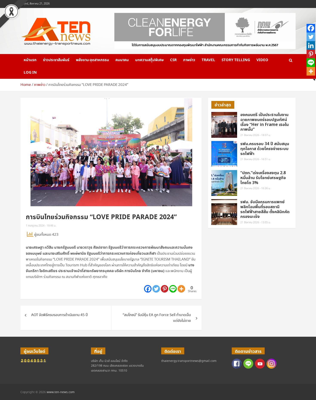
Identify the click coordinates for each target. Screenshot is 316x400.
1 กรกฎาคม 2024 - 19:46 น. (41, 226)
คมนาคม (122, 60)
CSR (173, 60)
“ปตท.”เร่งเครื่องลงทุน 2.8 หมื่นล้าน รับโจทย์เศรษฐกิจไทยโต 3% (263, 178)
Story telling (236, 60)
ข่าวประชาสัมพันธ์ (56, 60)
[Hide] (314, 79)
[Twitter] (156, 289)
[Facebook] (148, 289)
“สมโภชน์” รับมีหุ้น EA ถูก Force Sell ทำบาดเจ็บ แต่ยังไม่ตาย (157, 318)
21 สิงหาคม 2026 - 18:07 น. (255, 135)
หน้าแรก (30, 60)
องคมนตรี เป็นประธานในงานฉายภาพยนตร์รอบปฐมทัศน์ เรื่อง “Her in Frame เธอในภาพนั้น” (264, 122)
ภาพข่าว (189, 60)
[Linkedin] (311, 45)
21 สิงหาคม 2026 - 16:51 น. (255, 159)
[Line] (173, 289)
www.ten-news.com (61, 392)
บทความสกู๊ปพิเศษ (149, 60)
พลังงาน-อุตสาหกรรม (92, 60)
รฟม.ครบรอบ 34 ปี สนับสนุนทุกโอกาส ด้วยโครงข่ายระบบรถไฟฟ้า (264, 149)
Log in (30, 72)
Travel (208, 60)
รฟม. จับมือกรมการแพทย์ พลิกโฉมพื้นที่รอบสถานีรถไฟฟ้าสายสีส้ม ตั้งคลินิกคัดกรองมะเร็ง (265, 209)
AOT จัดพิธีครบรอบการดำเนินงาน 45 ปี (59, 315)
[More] (181, 289)
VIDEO (262, 60)
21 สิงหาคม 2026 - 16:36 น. (255, 188)
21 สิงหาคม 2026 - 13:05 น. (255, 222)
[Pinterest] (164, 289)
